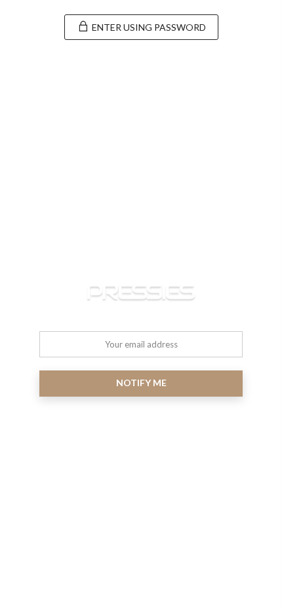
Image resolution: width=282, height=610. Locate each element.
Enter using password (148, 27)
